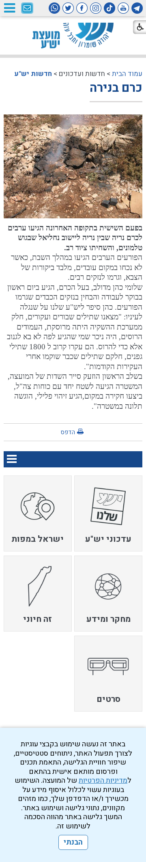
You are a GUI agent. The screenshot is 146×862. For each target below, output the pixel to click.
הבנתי (73, 842)
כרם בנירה (116, 88)
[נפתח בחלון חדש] (137, 8)
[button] (9, 8)
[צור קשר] (27, 8)
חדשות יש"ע (33, 74)
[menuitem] (108, 513)
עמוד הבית (127, 74)
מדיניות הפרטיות (103, 780)
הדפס (67, 432)
